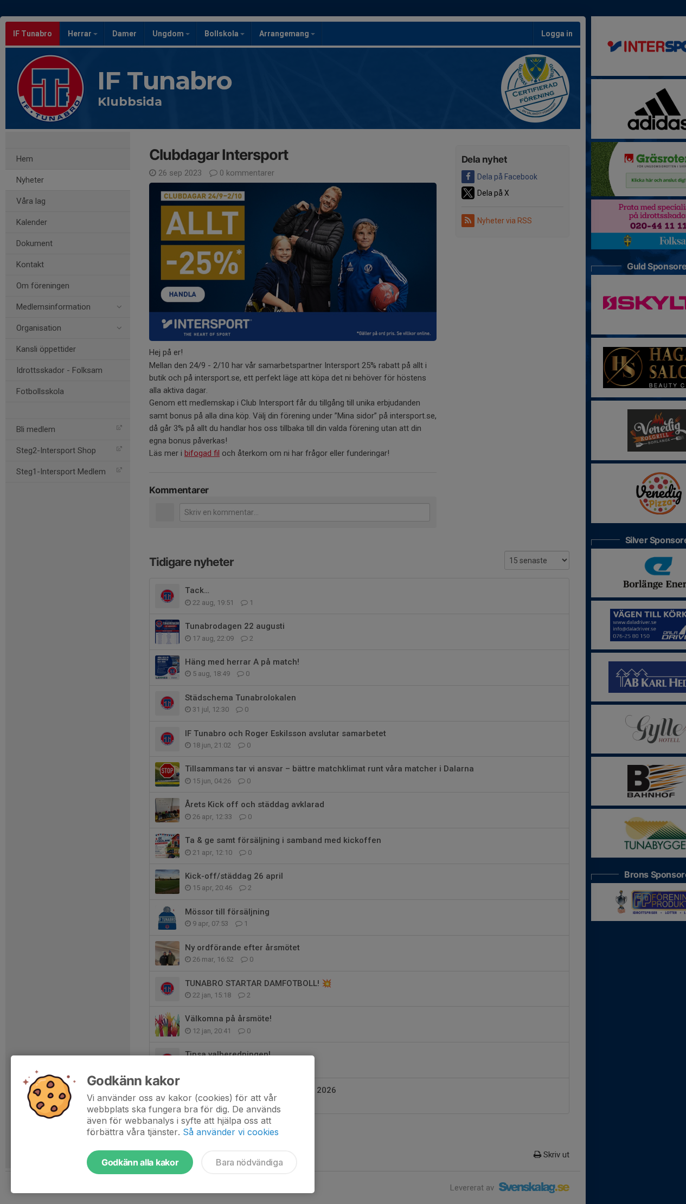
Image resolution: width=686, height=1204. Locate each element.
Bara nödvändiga (249, 1162)
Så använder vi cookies (231, 1131)
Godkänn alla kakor (139, 1162)
